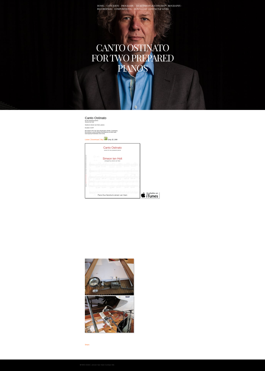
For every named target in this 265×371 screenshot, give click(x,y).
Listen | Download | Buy (94, 139)
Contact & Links (158, 8)
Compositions (122, 8)
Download (140, 8)
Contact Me (109, 365)
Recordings (104, 8)
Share (87, 345)
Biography (174, 5)
